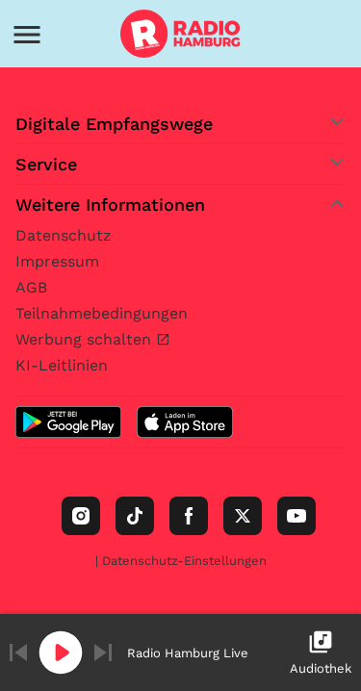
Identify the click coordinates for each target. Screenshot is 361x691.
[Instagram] (81, 516)
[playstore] (68, 422)
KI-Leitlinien (61, 365)
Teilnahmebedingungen (101, 313)
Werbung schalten (85, 339)
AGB (31, 287)
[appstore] (185, 422)
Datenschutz (63, 235)
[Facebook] (188, 516)
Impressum (57, 261)
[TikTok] (135, 516)
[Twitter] (242, 516)
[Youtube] (296, 516)
